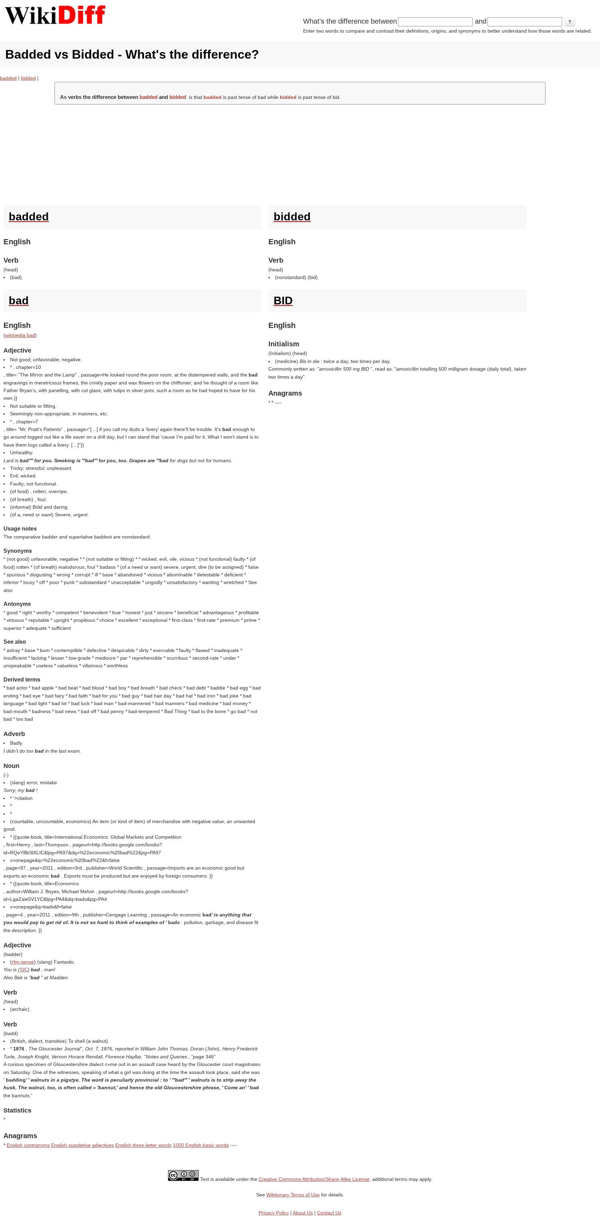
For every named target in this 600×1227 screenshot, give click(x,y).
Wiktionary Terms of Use (293, 1195)
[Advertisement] (300, 153)
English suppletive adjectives (82, 1145)
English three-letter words (143, 1145)
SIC (24, 969)
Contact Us (329, 1213)
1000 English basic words (201, 1145)
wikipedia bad (20, 335)
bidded (28, 78)
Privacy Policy (274, 1213)
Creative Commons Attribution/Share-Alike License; (315, 1179)
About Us (303, 1213)
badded (8, 78)
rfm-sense (23, 962)
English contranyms (28, 1145)
